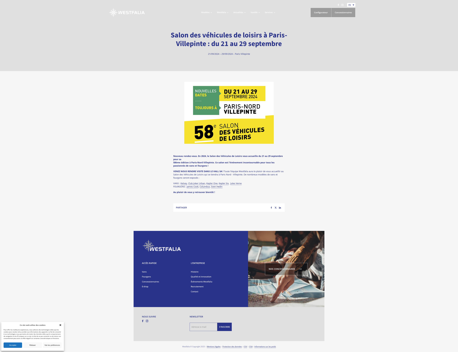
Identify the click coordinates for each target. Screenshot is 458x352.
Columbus (205, 186)
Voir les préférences (52, 345)
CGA (250, 346)
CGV (245, 346)
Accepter (12, 345)
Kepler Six (224, 183)
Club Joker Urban (196, 183)
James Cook (192, 186)
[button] (60, 325)
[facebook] (338, 5)
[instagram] (342, 5)
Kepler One (212, 183)
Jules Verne (236, 183)
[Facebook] (271, 207)
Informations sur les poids (265, 346)
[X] (275, 207)
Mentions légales (214, 346)
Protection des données (232, 346)
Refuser (32, 345)
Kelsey (184, 183)
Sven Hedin (216, 186)
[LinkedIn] (280, 207)
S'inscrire (224, 326)
